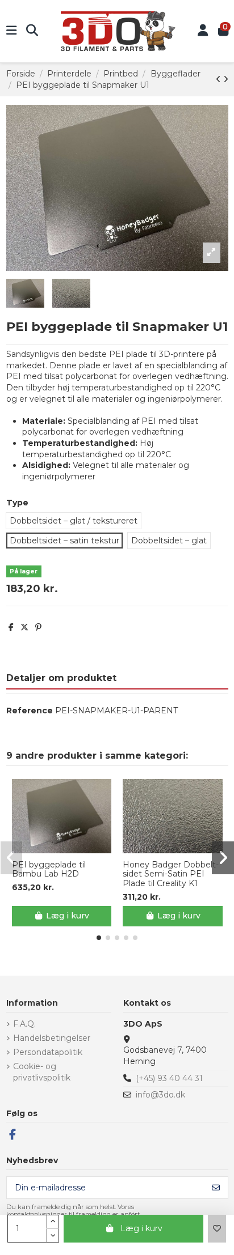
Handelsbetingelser (51, 1038)
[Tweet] (24, 627)
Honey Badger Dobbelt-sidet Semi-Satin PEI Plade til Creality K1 (171, 874)
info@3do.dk (160, 1095)
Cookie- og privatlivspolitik (41, 1072)
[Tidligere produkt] (219, 79)
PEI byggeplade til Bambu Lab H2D (49, 869)
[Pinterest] (38, 627)
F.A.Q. (24, 1024)
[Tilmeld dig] (216, 1187)
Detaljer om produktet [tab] (61, 678)
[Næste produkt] (225, 79)
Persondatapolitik (47, 1052)
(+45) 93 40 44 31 (169, 1078)
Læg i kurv (141, 1228)
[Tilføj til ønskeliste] (217, 1229)
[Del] (11, 627)
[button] (99, 937)
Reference (29, 710)
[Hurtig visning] (69, 849)
